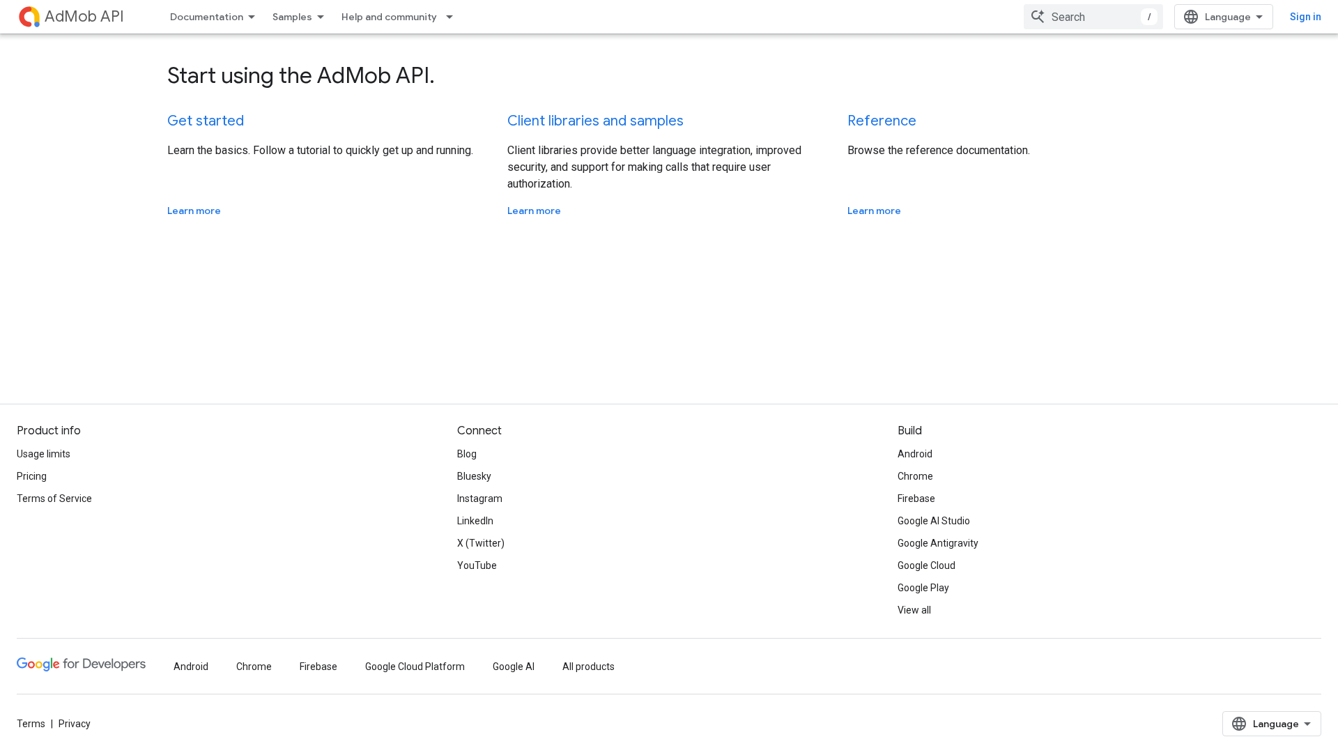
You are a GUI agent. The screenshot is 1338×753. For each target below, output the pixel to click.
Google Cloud (926, 565)
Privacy (75, 723)
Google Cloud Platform (415, 666)
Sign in (1305, 16)
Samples (292, 16)
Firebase (916, 498)
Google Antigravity (938, 543)
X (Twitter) (481, 543)
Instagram (479, 498)
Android (915, 453)
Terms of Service (54, 498)
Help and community (389, 16)
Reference (881, 121)
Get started (205, 121)
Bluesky (474, 476)
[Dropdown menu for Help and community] (453, 16)
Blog (467, 453)
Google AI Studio (934, 520)
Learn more (194, 210)
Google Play (923, 587)
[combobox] (1093, 16)
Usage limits (43, 453)
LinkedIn (475, 520)
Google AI (514, 666)
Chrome (915, 476)
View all (914, 610)
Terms (31, 723)
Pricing (32, 476)
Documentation (206, 16)
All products (588, 666)
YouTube (477, 565)
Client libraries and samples (595, 121)
